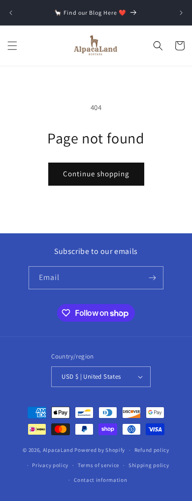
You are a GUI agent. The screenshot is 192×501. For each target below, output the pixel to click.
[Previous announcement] (11, 13)
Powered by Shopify (99, 449)
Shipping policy (148, 465)
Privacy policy (50, 465)
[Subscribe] (152, 277)
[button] (12, 45)
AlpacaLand (58, 449)
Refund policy (151, 449)
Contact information (100, 479)
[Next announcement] (181, 13)
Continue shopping (96, 173)
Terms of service (98, 465)
